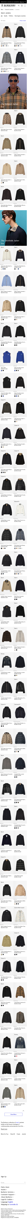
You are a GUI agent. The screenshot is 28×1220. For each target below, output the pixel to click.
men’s (17, 1122)
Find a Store (5, 1187)
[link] (2, 9)
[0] (22, 5)
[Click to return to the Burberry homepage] (10, 5)
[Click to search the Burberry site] (19, 5)
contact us (3, 1212)
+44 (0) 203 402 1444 (18, 1211)
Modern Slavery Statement (7, 1209)
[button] (22, 2)
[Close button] (25, 1)
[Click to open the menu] (25, 5)
